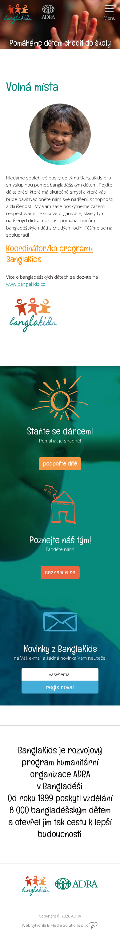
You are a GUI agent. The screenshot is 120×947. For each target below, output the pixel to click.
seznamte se (60, 572)
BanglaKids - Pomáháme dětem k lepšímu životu (18, 12)
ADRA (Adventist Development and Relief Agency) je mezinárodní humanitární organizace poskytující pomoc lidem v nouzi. (46, 12)
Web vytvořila (56, 925)
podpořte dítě (60, 463)
